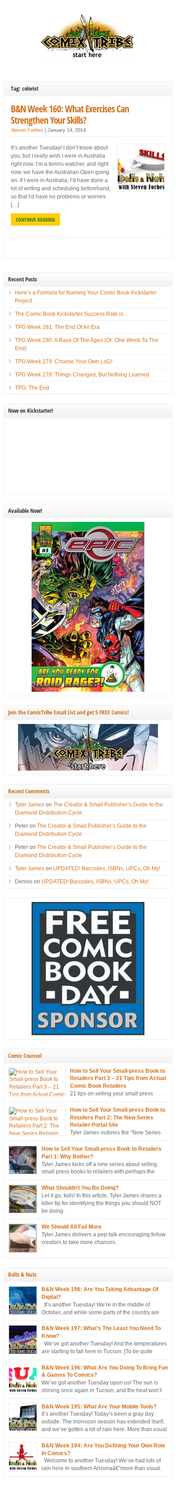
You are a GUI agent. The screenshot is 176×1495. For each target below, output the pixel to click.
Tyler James (29, 804)
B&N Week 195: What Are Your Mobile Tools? (99, 1406)
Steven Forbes (27, 130)
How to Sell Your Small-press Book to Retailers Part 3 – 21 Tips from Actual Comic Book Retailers (118, 1079)
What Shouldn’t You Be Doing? (80, 1188)
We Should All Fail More (72, 1227)
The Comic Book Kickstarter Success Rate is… (72, 314)
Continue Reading (35, 219)
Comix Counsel (25, 1055)
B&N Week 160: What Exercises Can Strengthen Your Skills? (70, 114)
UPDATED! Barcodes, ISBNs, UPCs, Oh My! (106, 868)
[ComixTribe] (88, 57)
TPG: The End (32, 388)
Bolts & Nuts (22, 1274)
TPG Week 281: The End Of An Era (57, 327)
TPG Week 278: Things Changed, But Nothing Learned (82, 374)
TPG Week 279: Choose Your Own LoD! (63, 361)
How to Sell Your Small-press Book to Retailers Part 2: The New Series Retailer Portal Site (117, 1117)
